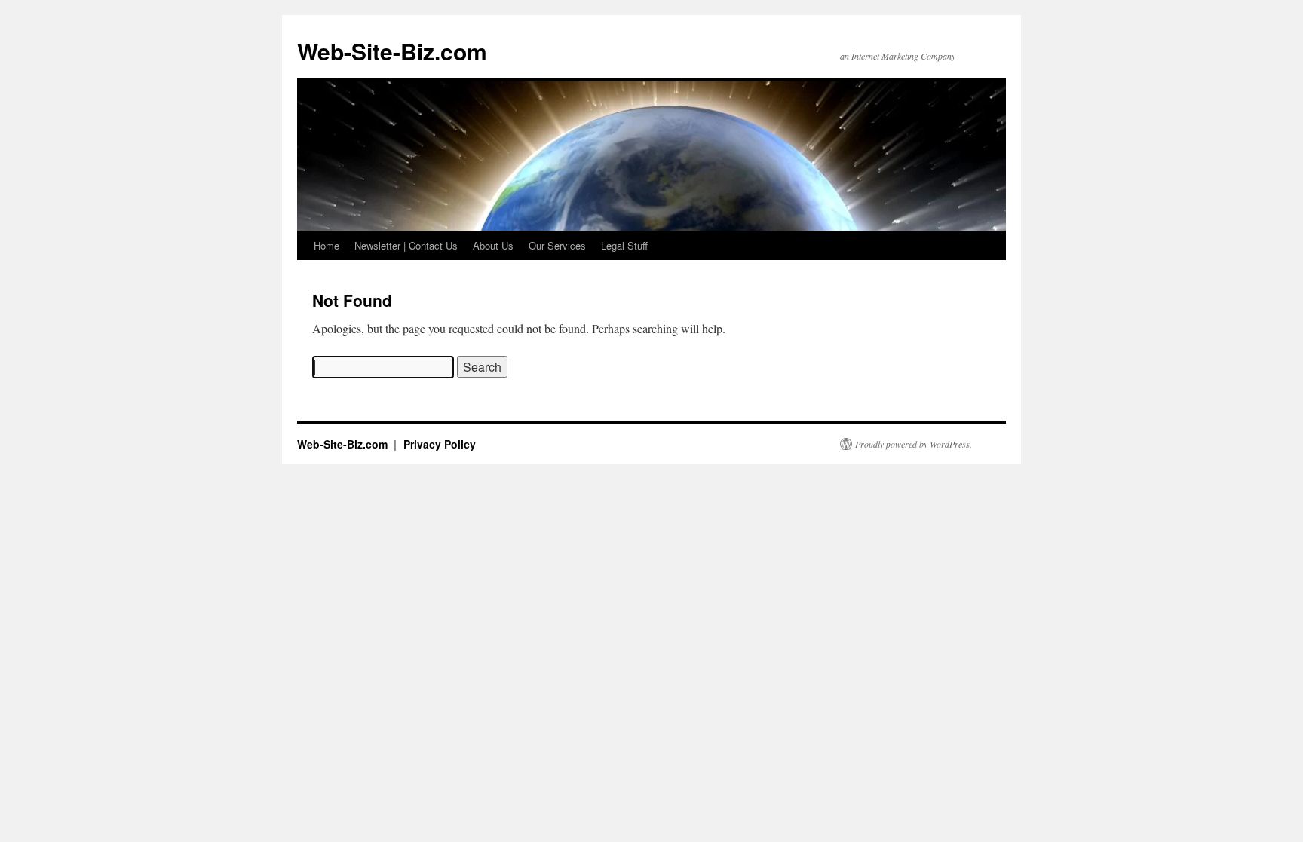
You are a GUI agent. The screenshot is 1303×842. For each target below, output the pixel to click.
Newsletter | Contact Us (406, 245)
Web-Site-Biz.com (392, 51)
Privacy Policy (439, 444)
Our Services (557, 245)
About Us (493, 245)
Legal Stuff (624, 245)
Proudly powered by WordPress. (913, 444)
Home (326, 245)
